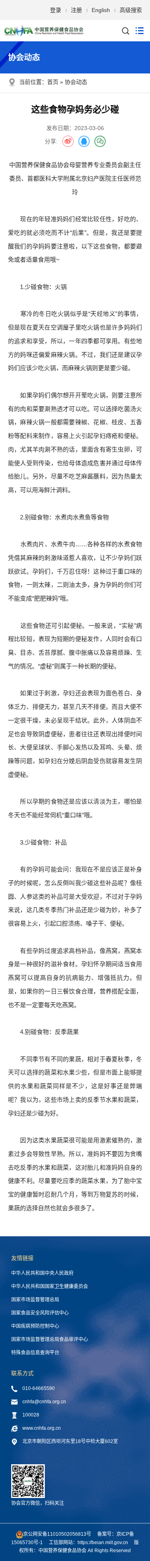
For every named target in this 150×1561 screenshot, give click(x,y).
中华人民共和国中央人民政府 (42, 1273)
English (101, 10)
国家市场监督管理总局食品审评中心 (49, 1339)
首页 (52, 82)
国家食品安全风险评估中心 (40, 1313)
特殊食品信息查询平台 (35, 1352)
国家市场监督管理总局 (35, 1300)
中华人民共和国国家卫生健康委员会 (49, 1286)
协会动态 (76, 82)
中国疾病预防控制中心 (35, 1326)
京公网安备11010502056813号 (57, 1534)
